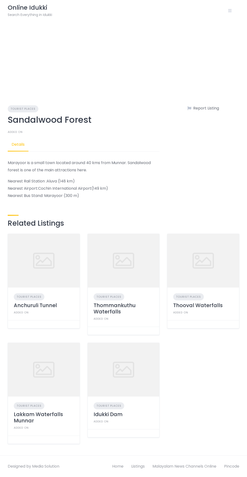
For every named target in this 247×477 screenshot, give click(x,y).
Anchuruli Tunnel (35, 305)
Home (118, 466)
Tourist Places (23, 109)
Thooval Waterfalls (198, 305)
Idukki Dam (108, 414)
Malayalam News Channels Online (184, 466)
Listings (138, 466)
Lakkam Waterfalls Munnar (38, 417)
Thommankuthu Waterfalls (115, 308)
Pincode (231, 466)
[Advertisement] (123, 57)
